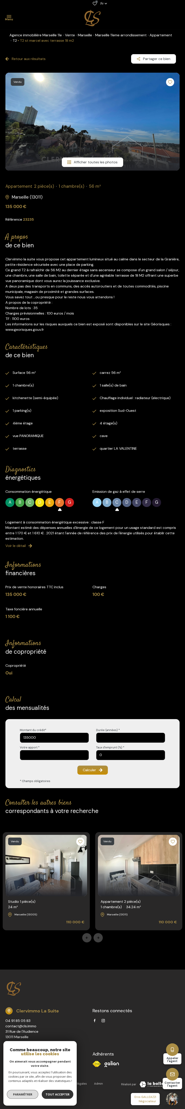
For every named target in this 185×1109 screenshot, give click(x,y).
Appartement (161, 35)
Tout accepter (57, 1094)
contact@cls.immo (20, 1026)
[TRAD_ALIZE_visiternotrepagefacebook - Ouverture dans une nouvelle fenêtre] (94, 1020)
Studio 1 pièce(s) (21, 904)
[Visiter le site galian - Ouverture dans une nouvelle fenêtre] (111, 1064)
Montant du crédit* (33, 730)
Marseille (85, 35)
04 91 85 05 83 (17, 1020)
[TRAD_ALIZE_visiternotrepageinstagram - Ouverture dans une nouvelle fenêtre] (103, 1020)
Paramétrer (22, 1094)
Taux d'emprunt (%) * (110, 747)
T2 (15, 40)
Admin (98, 1084)
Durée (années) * (108, 730)
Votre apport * (29, 747)
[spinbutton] (130, 755)
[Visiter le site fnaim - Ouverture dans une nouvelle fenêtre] (96, 1064)
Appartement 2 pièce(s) (121, 904)
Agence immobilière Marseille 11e (35, 35)
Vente (70, 35)
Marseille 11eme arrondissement (121, 35)
